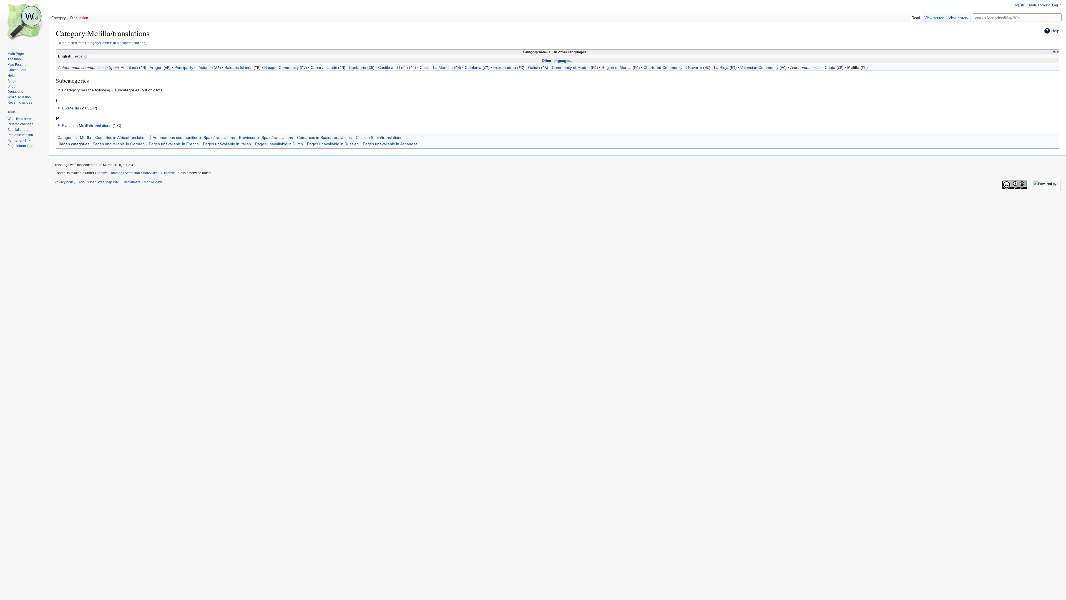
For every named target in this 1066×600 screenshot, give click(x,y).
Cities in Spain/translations (379, 137)
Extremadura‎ (504, 67)
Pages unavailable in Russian (333, 144)
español (81, 56)
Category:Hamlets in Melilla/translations (115, 43)
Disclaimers (131, 182)
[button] (59, 108)
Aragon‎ (156, 67)
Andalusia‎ (129, 67)
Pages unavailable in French (174, 144)
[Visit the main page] (24, 22)
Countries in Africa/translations (122, 137)
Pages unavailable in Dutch (279, 144)
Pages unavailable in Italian (227, 144)
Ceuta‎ (830, 67)
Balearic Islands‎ (238, 67)
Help (1055, 31)
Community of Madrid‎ (571, 67)
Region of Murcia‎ (617, 67)
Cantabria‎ (357, 67)
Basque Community (281, 67)
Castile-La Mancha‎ (436, 67)
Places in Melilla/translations (86, 125)
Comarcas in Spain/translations (324, 137)
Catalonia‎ (473, 67)
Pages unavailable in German (119, 144)
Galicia (534, 67)
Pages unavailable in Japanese (390, 144)
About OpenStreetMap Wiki (99, 182)
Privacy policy (64, 182)
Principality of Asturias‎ (193, 67)
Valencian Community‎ (759, 67)
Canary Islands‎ (324, 67)
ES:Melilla (70, 108)
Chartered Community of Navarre (672, 67)
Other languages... (558, 61)
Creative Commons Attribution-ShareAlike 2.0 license (135, 173)
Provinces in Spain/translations (266, 137)
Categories (67, 137)
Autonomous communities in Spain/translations (194, 137)
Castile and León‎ (393, 67)
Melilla (85, 137)
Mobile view (153, 182)
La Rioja (721, 67)
